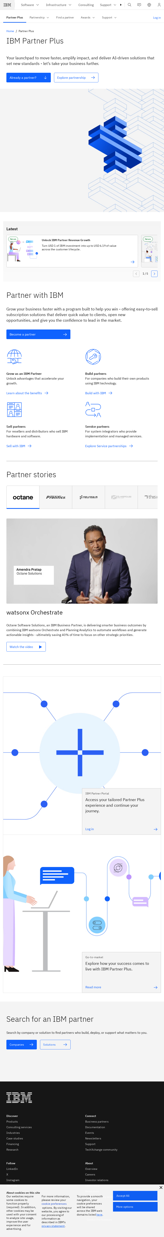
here (99, 1214)
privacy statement (53, 1226)
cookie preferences (54, 1204)
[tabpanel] (82, 588)
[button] (149, 5)
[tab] (23, 497)
